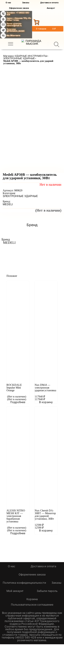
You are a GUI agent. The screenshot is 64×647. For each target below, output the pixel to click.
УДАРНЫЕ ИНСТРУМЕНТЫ (31, 56)
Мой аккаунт (15, 590)
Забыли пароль (47, 590)
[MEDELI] (24, 251)
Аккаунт (51, 8)
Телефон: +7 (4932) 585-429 (18, 13)
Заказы (25, 3)
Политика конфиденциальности (24, 582)
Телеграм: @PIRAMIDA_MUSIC (15, 30)
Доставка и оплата (49, 3)
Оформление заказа (19, 8)
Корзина (32, 599)
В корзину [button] (46, 402)
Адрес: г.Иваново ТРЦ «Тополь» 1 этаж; (18, 19)
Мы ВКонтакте (13, 35)
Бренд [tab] (32, 225)
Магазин (8, 56)
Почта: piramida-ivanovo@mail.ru (14, 24)
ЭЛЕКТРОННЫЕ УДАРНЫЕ (19, 58)
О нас (8, 3)
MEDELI (8, 204)
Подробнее (17, 402)
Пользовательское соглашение (32, 604)
